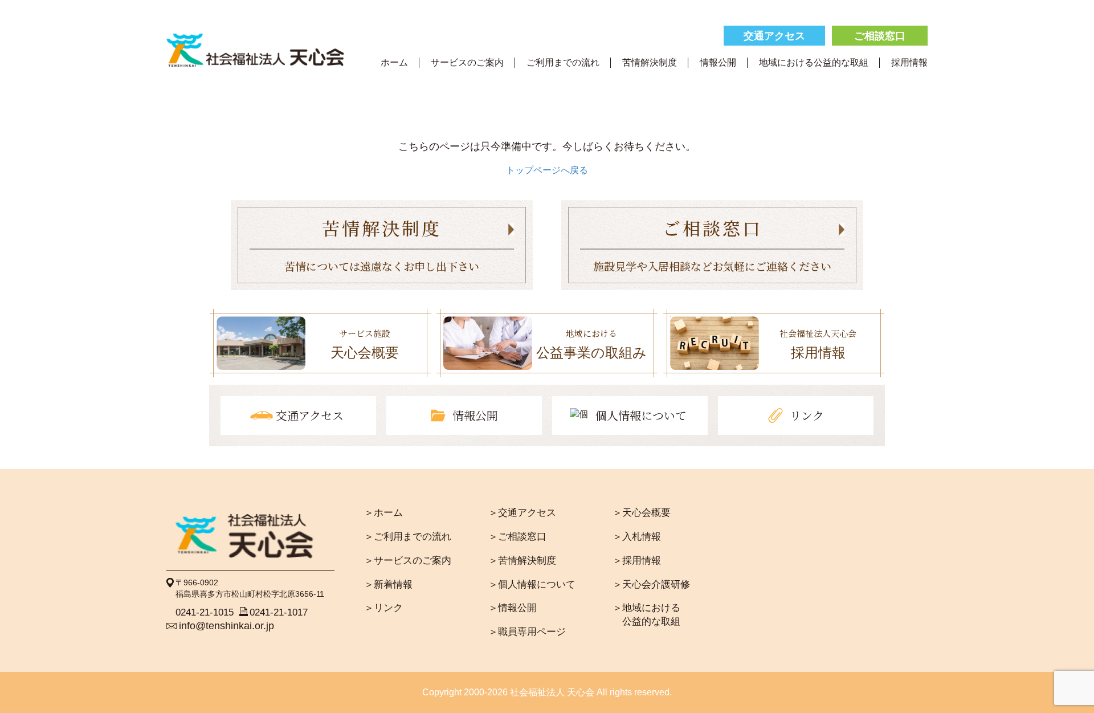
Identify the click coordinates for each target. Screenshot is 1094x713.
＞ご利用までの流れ (407, 536)
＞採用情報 (637, 560)
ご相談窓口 (879, 36)
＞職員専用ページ (527, 631)
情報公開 (718, 62)
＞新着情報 (388, 584)
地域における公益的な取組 (813, 62)
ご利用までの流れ (562, 62)
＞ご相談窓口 (517, 536)
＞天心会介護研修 (651, 584)
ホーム (394, 62)
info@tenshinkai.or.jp (226, 625)
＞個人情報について (531, 584)
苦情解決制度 (649, 62)
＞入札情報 (637, 536)
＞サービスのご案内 (407, 560)
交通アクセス (774, 36)
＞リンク (383, 607)
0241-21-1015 (204, 612)
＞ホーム (383, 512)
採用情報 (909, 62)
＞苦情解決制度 (522, 560)
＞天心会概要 (642, 512)
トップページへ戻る (547, 170)
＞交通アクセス (522, 512)
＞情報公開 (512, 607)
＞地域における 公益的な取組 (646, 614)
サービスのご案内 (467, 62)
